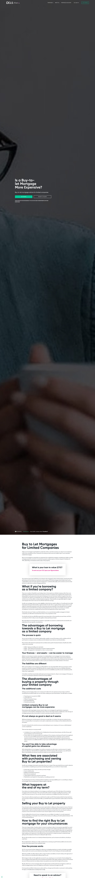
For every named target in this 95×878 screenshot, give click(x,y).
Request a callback (42, 196)
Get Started (85, 2)
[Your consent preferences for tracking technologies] (2, 877)
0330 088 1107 (76, 2)
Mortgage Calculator (66, 2)
